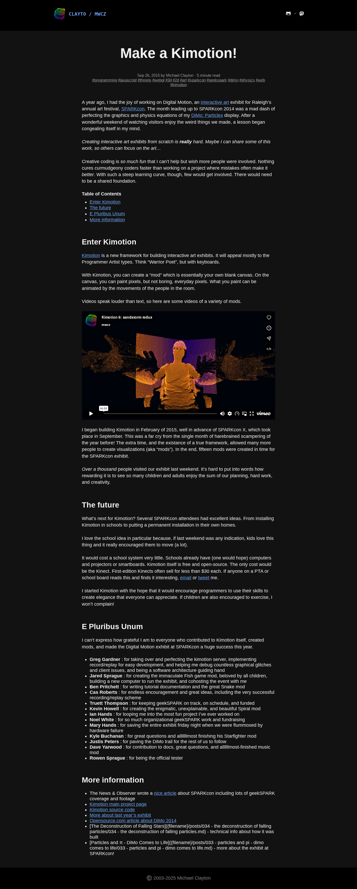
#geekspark (217, 80)
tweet (203, 577)
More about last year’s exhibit (120, 815)
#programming (104, 80)
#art (183, 80)
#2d (176, 80)
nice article (165, 793)
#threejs (144, 80)
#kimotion (178, 84)
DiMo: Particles (207, 115)
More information (107, 219)
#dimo (233, 80)
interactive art (215, 102)
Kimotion (91, 255)
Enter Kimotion (105, 202)
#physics (247, 80)
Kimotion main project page (118, 804)
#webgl (158, 80)
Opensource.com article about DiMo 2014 (133, 820)
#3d (168, 80)
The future (100, 207)
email (185, 577)
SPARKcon (133, 108)
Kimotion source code (112, 809)
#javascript (127, 80)
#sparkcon (197, 80)
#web (260, 80)
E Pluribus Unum (107, 213)
